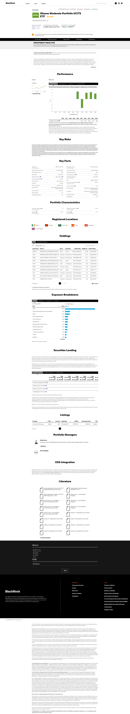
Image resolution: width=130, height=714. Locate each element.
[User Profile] (121, 3)
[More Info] (73, 26)
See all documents (45, 537)
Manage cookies (108, 609)
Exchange (34, 421)
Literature (91, 39)
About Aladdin (35, 553)
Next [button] (65, 283)
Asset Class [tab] (49, 300)
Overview (38, 39)
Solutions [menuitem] (43, 3)
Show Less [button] (93, 67)
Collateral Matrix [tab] (59, 372)
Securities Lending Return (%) (40, 382)
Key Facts (67, 39)
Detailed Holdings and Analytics (41, 287)
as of (33, 245)
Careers (34, 556)
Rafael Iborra (43, 440)
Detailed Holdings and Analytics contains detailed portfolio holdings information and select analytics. (54, 289)
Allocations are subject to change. (39, 341)
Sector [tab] (34, 300)
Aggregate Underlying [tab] (42, 242)
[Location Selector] (119, 3)
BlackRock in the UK (37, 549)
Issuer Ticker (35, 248)
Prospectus (88, 9)
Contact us (35, 558)
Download (95, 9)
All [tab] (33, 242)
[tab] (39, 87)
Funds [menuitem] (35, 3)
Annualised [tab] (61, 83)
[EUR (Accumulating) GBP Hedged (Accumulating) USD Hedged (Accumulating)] (40, 20)
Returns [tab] (51, 80)
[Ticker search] (116, 3)
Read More (43, 446)
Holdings (79, 39)
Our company (35, 555)
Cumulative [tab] (70, 83)
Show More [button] (95, 283)
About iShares (35, 552)
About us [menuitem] (28, 3)
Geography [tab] (41, 300)
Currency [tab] (56, 300)
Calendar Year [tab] (53, 83)
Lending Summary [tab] (37, 372)
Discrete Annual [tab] (80, 83)
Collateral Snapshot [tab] (48, 372)
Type (33, 306)
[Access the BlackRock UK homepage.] (13, 592)
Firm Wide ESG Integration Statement (51, 472)
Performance (52, 39)
